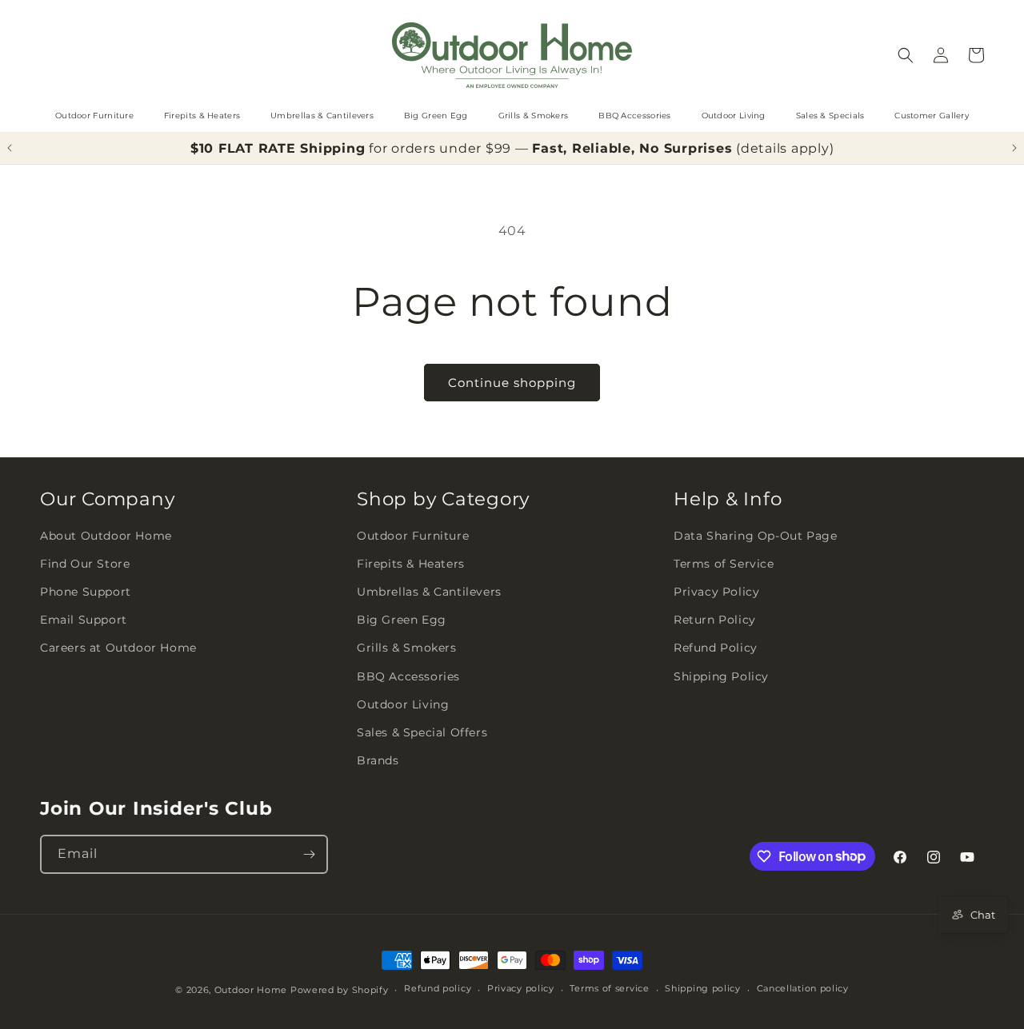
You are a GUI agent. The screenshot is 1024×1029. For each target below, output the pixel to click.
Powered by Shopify (339, 989)
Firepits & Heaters (202, 115)
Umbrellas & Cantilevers (322, 115)
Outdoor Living (734, 115)
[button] (905, 55)
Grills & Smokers (533, 115)
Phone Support (85, 591)
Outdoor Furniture (94, 115)
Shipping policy (703, 988)
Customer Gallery (931, 115)
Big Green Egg (436, 115)
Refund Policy (716, 647)
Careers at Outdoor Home (118, 647)
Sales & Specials (830, 115)
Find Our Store (85, 563)
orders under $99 (451, 148)
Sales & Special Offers (422, 732)
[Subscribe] (308, 854)
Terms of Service (724, 563)
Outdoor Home (250, 989)
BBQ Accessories (634, 115)
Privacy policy (520, 988)
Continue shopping (512, 382)
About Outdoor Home (106, 535)
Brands (378, 760)
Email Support (83, 619)
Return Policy (715, 619)
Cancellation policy (803, 988)
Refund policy (437, 988)
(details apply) (785, 148)
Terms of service (609, 988)
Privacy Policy (716, 591)
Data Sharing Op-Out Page (755, 535)
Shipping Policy (721, 676)
